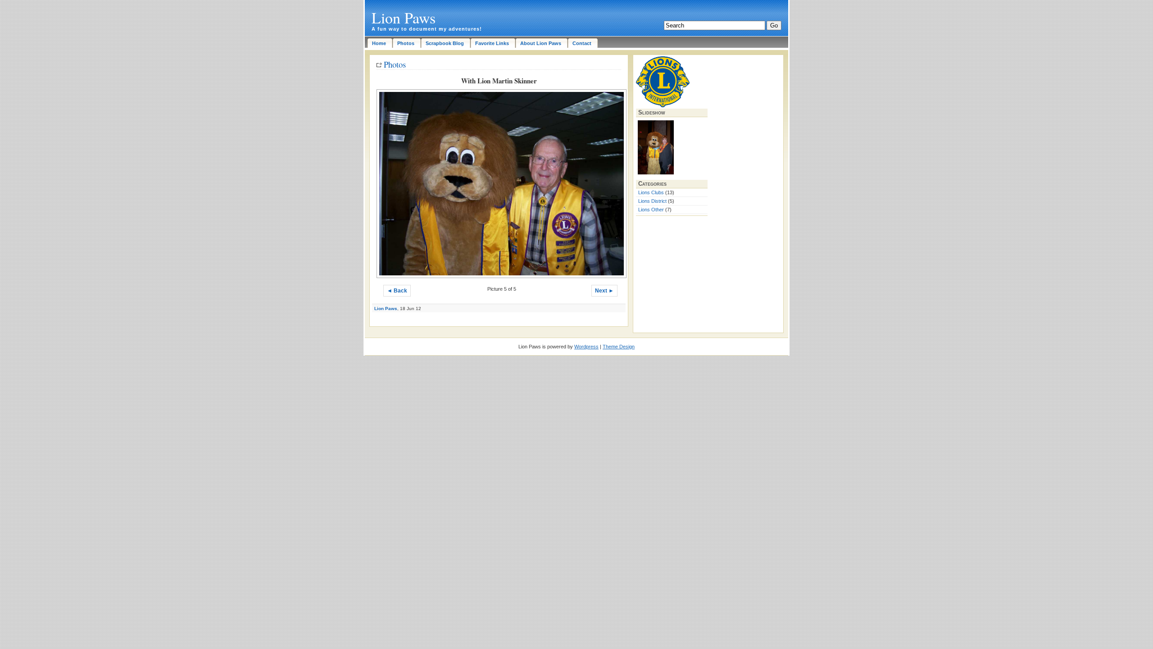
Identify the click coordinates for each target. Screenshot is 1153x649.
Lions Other (651, 209)
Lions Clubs (651, 192)
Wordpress (586, 346)
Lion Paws (404, 17)
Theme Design (619, 346)
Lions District (652, 201)
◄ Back (397, 291)
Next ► (604, 291)
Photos (395, 64)
